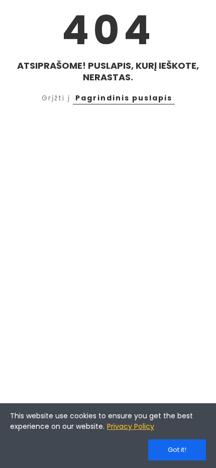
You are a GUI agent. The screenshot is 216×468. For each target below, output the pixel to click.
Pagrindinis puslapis (123, 98)
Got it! (177, 449)
